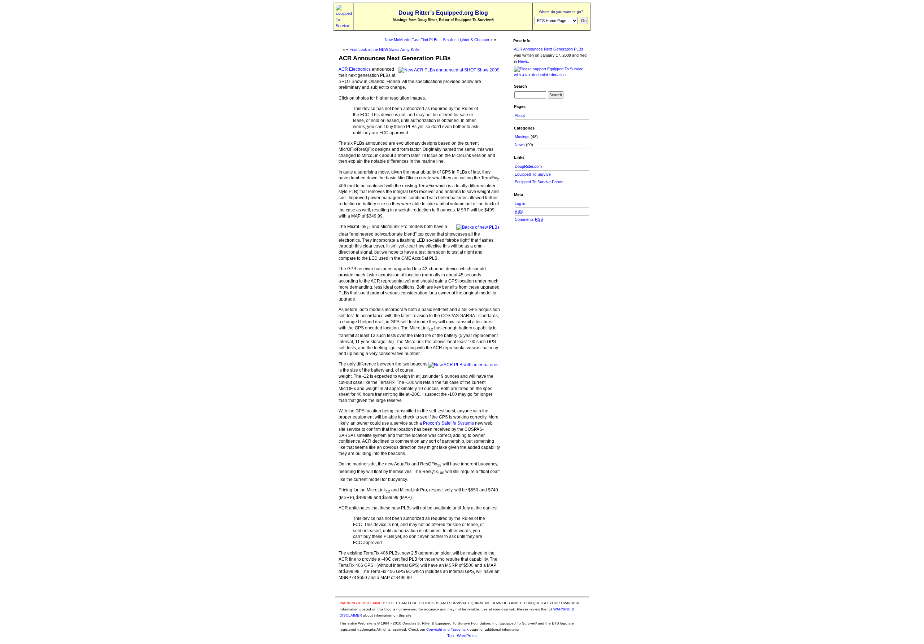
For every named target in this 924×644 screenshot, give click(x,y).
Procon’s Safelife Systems (448, 423)
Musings (522, 137)
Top (450, 636)
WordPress (467, 636)
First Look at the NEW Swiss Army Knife (384, 49)
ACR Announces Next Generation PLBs (394, 58)
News (523, 61)
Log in (520, 203)
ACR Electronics (355, 69)
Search (520, 86)
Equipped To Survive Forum (539, 182)
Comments (529, 219)
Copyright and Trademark (447, 629)
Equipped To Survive (533, 174)
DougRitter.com (528, 166)
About (520, 115)
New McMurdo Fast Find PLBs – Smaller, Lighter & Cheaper (437, 40)
